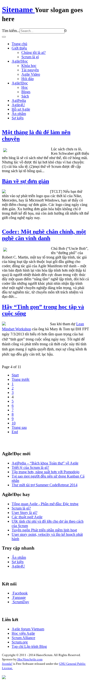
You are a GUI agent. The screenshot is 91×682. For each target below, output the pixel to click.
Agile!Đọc (20, 83)
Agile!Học (20, 61)
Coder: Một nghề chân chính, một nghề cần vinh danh (44, 234)
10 (14, 423)
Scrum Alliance (23, 638)
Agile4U (18, 105)
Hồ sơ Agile (21, 109)
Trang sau (19, 427)
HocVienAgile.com (29, 659)
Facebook (20, 593)
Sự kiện (18, 118)
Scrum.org (20, 642)
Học (24, 87)
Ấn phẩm (19, 114)
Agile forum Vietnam (28, 629)
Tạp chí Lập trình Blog (29, 646)
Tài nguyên (30, 70)
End (15, 432)
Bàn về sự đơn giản (25, 181)
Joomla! (7, 664)
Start (15, 375)
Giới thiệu (19, 48)
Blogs (25, 92)
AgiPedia (19, 100)
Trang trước (21, 379)
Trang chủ (19, 44)
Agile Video (30, 74)
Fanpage (19, 597)
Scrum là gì (30, 57)
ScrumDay (21, 602)
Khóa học (28, 66)
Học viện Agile (23, 633)
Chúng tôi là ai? (33, 52)
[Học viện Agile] (4, 678)
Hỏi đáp (27, 79)
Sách (25, 96)
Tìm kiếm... (11, 31)
